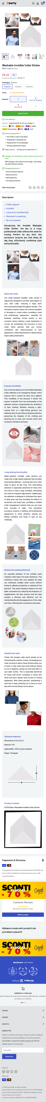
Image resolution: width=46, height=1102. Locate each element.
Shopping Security (12, 168)
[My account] (37, 3)
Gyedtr (9, 68)
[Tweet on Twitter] (38, 187)
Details (20, 164)
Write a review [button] (23, 915)
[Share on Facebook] (30, 187)
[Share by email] (42, 187)
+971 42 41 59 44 (16, 1095)
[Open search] (33, 3)
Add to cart (23, 113)
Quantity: (5, 99)
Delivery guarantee (12, 133)
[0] (42, 3)
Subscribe (9, 1056)
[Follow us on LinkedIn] (15, 1071)
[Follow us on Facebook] (3, 1071)
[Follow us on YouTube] (11, 1071)
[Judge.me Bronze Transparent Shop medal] (33, 971)
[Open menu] (3, 3)
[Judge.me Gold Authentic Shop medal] (23, 971)
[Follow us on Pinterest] (7, 1071)
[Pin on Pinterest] (34, 187)
